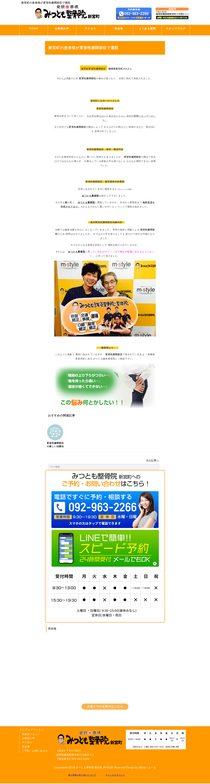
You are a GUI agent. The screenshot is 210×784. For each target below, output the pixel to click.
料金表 (119, 28)
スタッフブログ (176, 28)
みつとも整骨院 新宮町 (89, 767)
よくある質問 (147, 28)
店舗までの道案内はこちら (105, 706)
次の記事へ (152, 460)
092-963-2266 (80, 759)
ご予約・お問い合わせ (35, 751)
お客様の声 (62, 28)
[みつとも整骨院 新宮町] (67, 19)
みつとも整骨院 (90, 196)
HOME (33, 28)
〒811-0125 (75, 752)
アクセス (90, 28)
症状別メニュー (31, 734)
